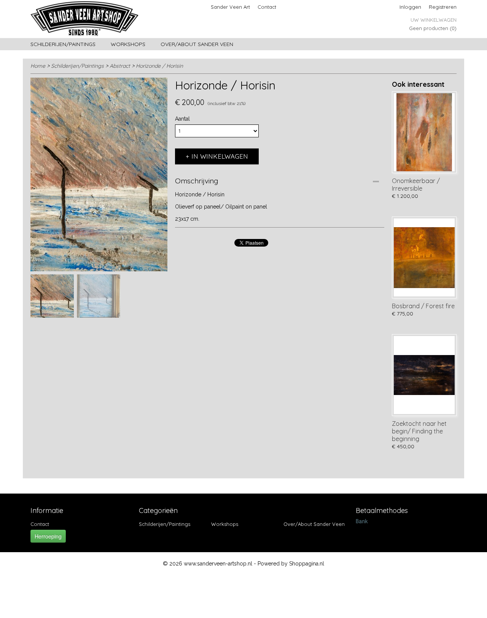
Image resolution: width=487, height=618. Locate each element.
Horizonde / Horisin (159, 65)
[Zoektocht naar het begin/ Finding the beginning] (424, 375)
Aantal (182, 119)
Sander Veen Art (230, 7)
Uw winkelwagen (434, 20)
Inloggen (410, 7)
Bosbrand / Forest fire (423, 306)
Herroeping (48, 536)
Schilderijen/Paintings (62, 44)
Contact (267, 7)
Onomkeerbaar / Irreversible (416, 184)
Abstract (120, 65)
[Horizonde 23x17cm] (98, 174)
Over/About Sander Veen (197, 44)
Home (37, 65)
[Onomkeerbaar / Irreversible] (424, 132)
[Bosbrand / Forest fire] (424, 257)
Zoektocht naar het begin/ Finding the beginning (419, 431)
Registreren (443, 7)
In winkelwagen (219, 156)
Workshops (128, 44)
